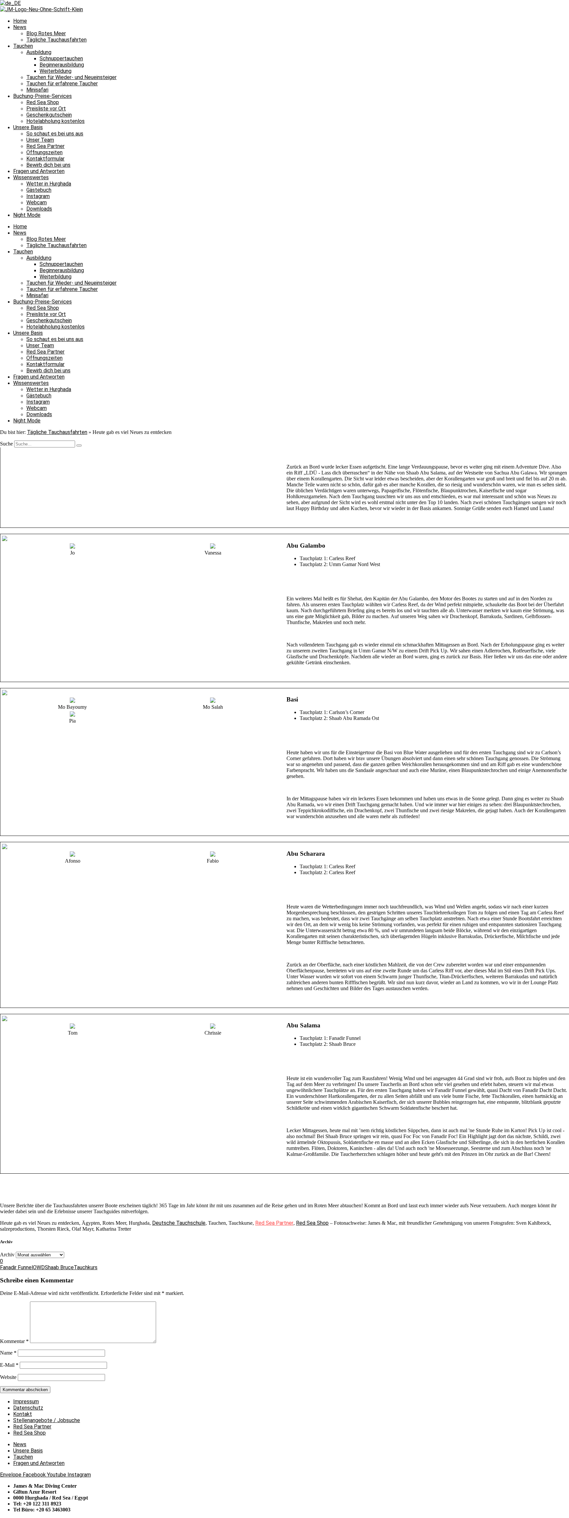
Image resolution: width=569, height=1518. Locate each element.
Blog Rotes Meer (46, 33)
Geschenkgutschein (49, 115)
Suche (6, 443)
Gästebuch (38, 190)
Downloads (39, 209)
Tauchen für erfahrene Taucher (62, 83)
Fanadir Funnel (16, 1267)
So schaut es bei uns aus (54, 133)
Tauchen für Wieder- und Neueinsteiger (71, 77)
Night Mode (27, 215)
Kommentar (14, 1341)
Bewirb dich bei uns (48, 165)
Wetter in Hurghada (48, 184)
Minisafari (37, 90)
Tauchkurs (85, 1267)
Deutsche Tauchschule (178, 1223)
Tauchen (23, 46)
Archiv (7, 1254)
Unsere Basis (28, 127)
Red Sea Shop (42, 102)
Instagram (38, 196)
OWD (39, 1267)
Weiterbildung (55, 71)
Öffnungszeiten (44, 152)
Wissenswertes (31, 177)
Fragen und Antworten (39, 171)
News (19, 27)
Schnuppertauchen (61, 58)
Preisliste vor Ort (46, 108)
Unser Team (40, 140)
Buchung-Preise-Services (42, 96)
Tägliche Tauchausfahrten (56, 40)
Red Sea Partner (45, 146)
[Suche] (79, 445)
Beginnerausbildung (62, 65)
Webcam (36, 202)
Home (20, 21)
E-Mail (9, 1365)
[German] (10, 3)
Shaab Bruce (59, 1267)
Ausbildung (38, 52)
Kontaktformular (45, 159)
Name (8, 1353)
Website (8, 1377)
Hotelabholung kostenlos (55, 121)
